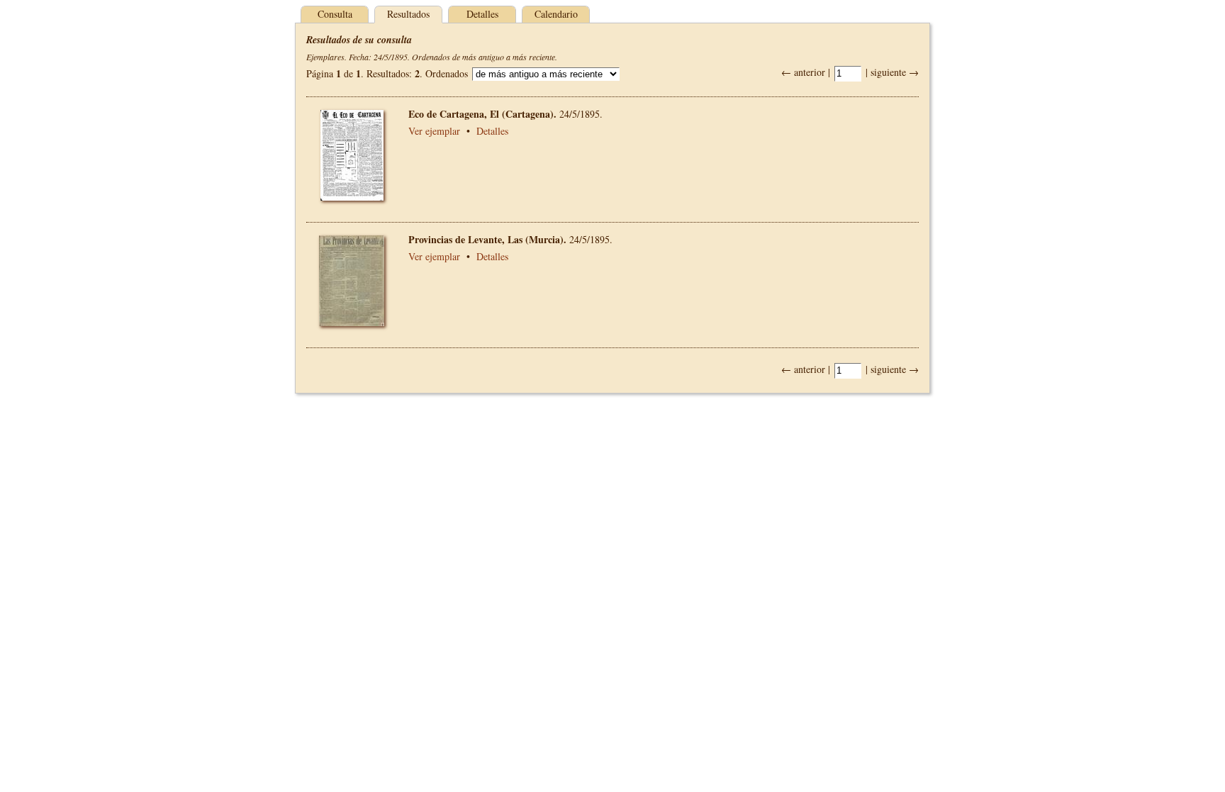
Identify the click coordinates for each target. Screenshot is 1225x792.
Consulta (335, 14)
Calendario (556, 14)
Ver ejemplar (434, 131)
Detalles (482, 14)
